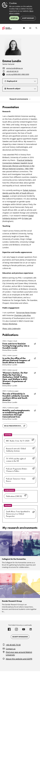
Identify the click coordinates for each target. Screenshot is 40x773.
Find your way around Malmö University (19, 653)
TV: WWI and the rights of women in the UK (16, 459)
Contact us (10, 648)
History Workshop (9, 324)
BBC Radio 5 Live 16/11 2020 (17, 440)
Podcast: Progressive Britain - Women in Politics (17, 469)
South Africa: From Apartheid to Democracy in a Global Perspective (18, 513)
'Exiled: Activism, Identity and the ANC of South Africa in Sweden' (19, 193)
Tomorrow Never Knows (26, 312)
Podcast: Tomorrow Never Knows (16, 479)
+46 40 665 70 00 (13, 644)
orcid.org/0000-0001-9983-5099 (17, 74)
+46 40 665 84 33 (12, 71)
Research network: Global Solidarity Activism (16, 449)
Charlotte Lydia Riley (22, 315)
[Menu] (30, 28)
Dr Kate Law (27, 218)
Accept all (14, 18)
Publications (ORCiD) (14, 496)
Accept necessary (28, 18)
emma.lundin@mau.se (14, 68)
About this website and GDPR (19, 659)
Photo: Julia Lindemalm (11, 328)
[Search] (36, 28)
